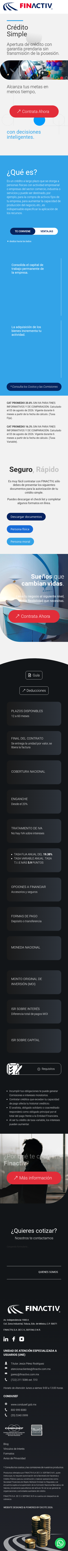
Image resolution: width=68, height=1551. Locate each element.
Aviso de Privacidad (14, 1458)
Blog (6, 1444)
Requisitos (48, 1069)
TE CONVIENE (23, 231)
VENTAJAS (46, 231)
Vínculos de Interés (14, 1449)
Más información (35, 1178)
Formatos (8, 1454)
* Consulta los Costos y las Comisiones (34, 386)
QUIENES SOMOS (48, 1272)
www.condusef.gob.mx (23, 1404)
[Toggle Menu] (34, 6)
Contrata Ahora (35, 111)
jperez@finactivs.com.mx (25, 1374)
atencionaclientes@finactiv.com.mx (31, 1369)
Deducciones (36, 691)
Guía (36, 675)
